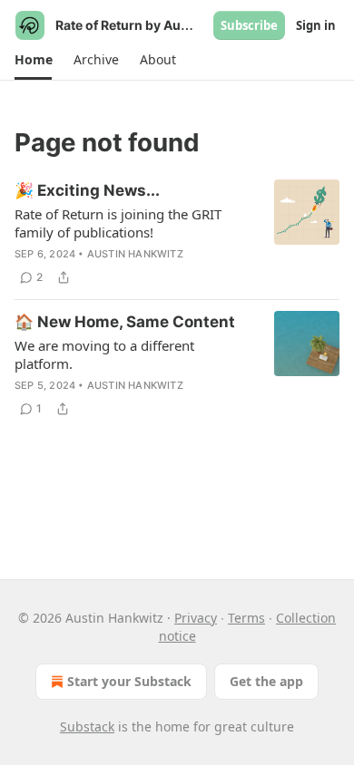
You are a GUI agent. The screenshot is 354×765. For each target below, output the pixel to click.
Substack (87, 726)
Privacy (195, 617)
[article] (177, 233)
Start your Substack (129, 681)
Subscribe (249, 25)
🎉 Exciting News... (87, 190)
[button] (33, 60)
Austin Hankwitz (135, 253)
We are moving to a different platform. (104, 354)
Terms (246, 617)
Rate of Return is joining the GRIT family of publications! (118, 223)
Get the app (266, 681)
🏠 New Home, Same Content (125, 322)
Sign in (316, 25)
